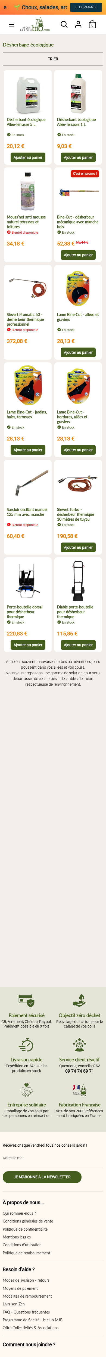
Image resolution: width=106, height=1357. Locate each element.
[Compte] (78, 21)
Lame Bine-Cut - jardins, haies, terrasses (27, 414)
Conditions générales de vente (28, 1221)
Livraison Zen (14, 1304)
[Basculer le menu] (11, 24)
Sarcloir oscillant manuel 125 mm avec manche (27, 512)
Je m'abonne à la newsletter (42, 1177)
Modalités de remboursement (27, 1296)
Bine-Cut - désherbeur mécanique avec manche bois (77, 222)
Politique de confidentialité (25, 1229)
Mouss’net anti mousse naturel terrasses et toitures (26, 222)
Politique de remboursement (26, 1253)
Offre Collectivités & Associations (30, 1327)
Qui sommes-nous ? (19, 1213)
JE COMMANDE (86, 7)
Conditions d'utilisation (22, 1244)
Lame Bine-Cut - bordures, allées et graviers (72, 417)
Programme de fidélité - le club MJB (33, 1320)
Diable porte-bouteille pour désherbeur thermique (75, 612)
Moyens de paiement (20, 1288)
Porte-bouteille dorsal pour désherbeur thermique (24, 612)
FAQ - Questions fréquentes (26, 1312)
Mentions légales (17, 1237)
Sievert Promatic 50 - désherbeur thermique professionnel (25, 319)
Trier (53, 59)
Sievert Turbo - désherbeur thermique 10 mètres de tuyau (75, 514)
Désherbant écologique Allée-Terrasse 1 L (76, 122)
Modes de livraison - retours (26, 1280)
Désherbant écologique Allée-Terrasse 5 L (26, 122)
